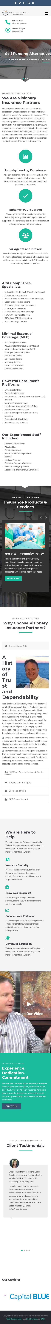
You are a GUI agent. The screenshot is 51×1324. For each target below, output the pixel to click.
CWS (43, 1319)
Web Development (14, 1319)
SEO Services (32, 1319)
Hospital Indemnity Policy (24, 553)
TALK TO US (11, 1106)
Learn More (46, 62)
